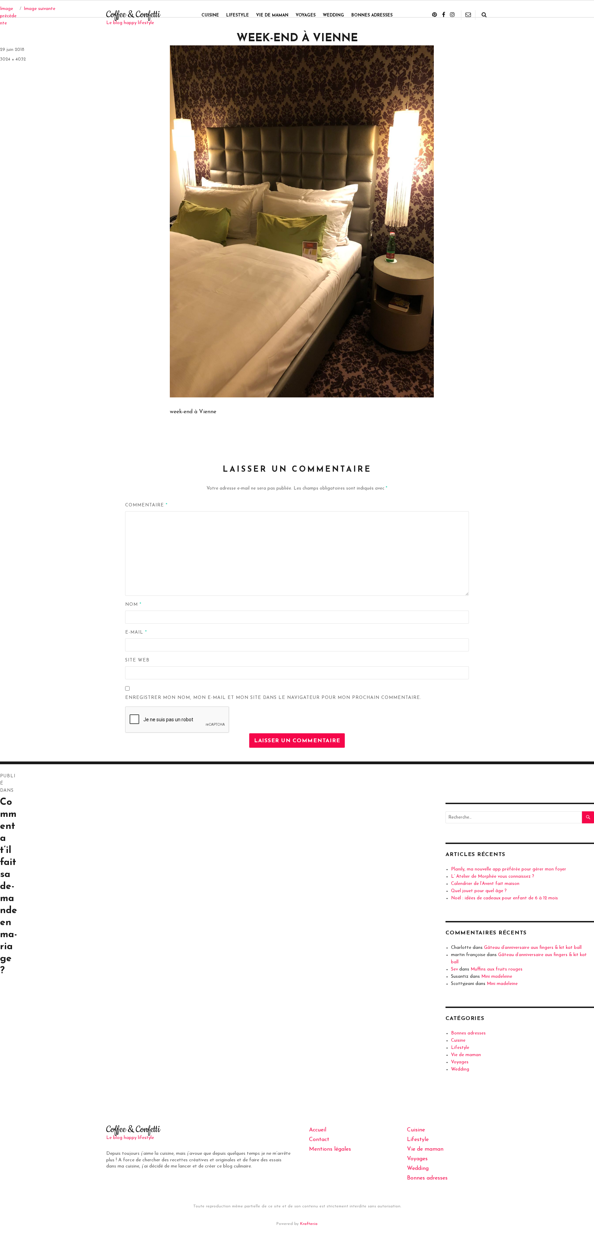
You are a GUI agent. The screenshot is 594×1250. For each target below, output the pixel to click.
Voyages (306, 15)
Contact (319, 1139)
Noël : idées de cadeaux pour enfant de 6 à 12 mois (504, 898)
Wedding (333, 15)
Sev (454, 969)
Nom (133, 604)
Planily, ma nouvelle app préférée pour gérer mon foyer (508, 869)
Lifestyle (237, 15)
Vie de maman (272, 15)
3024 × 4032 (13, 59)
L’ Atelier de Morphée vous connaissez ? (492, 876)
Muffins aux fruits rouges (496, 969)
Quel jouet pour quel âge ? (479, 891)
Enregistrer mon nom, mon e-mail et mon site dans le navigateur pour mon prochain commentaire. (273, 697)
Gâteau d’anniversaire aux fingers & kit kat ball (533, 947)
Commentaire (146, 505)
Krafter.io (309, 1224)
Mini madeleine (496, 976)
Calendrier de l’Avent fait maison (485, 883)
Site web (137, 660)
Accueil (317, 1130)
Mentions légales (330, 1149)
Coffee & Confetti (133, 15)
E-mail (136, 632)
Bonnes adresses (372, 15)
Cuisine (210, 15)
